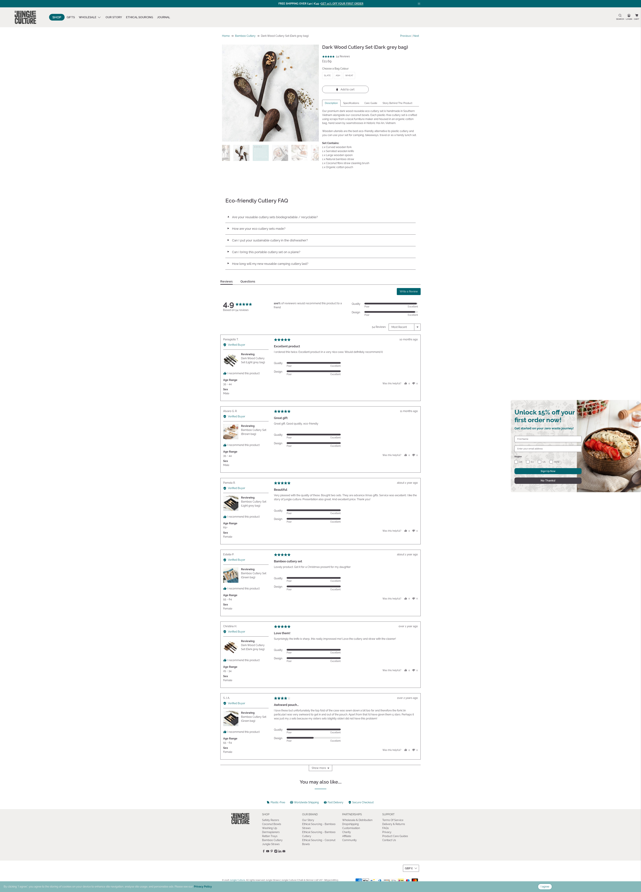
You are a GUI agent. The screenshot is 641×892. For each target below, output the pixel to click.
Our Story (113, 17)
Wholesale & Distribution (357, 820)
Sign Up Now (548, 471)
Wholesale (87, 17)
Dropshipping (350, 824)
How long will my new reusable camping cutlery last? (267, 263)
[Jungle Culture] (25, 17)
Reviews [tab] (226, 281)
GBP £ (409, 868)
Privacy (386, 832)
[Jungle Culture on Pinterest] (271, 851)
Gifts (71, 17)
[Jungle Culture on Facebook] (263, 851)
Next (416, 35)
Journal (163, 17)
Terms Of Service (392, 820)
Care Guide (370, 103)
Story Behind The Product (397, 103)
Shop (56, 17)
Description (331, 103)
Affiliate (346, 836)
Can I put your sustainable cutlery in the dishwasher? (267, 240)
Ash (338, 75)
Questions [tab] (247, 281)
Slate (327, 75)
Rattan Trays (269, 836)
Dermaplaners (271, 832)
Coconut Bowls (271, 824)
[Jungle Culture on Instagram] (275, 851)
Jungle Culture (237, 880)
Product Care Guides (395, 836)
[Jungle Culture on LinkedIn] (279, 851)
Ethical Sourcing (139, 17)
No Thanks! (548, 480)
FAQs (385, 828)
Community (349, 840)
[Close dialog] (638, 403)
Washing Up (269, 828)
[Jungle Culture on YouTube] (267, 851)
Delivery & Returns (393, 824)
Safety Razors (270, 820)
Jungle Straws (271, 844)
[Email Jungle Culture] (283, 851)
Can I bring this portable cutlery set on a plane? (263, 252)
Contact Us (389, 840)
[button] (336, 56)
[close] (419, 3)
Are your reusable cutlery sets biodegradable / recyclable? (272, 217)
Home (226, 36)
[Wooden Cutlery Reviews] (270, 93)
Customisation (351, 828)
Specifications (351, 103)
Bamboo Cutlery (245, 36)
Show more (319, 768)
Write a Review (409, 291)
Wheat (349, 75)
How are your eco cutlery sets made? (256, 228)
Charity (346, 832)
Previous (405, 35)
